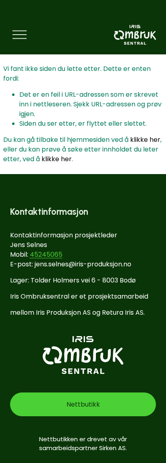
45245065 (46, 254)
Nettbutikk (83, 404)
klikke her (145, 139)
